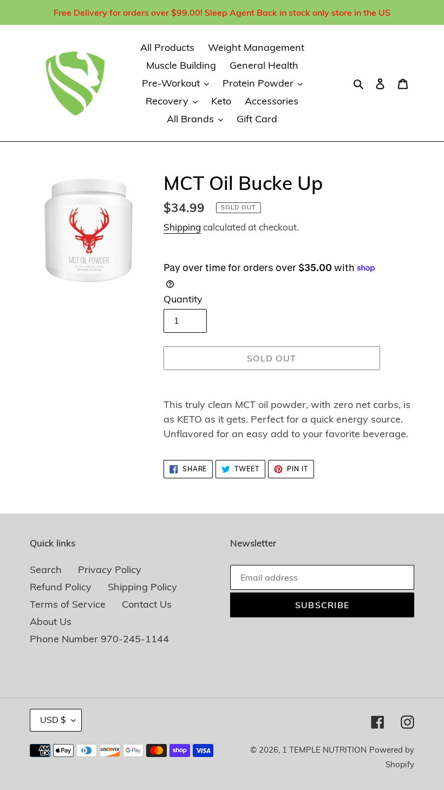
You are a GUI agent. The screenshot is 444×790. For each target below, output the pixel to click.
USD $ (53, 719)
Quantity (183, 299)
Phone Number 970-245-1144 (99, 639)
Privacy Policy (109, 569)
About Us (50, 621)
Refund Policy (61, 587)
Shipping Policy (142, 587)
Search (46, 569)
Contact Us (147, 604)
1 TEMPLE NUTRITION (324, 750)
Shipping (182, 227)
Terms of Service (68, 604)
